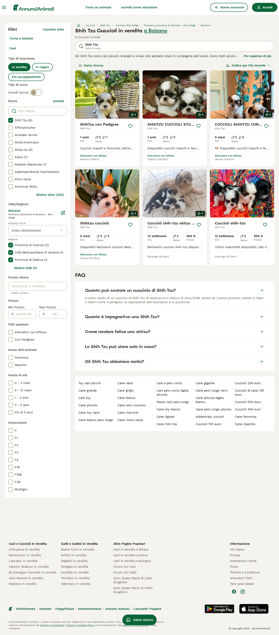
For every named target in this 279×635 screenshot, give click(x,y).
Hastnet (45, 609)
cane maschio (245, 424)
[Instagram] (243, 592)
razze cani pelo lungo (173, 402)
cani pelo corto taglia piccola (172, 392)
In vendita (19, 67)
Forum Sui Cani (124, 567)
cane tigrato (166, 417)
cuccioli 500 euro (248, 402)
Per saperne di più (257, 56)
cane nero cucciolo (131, 405)
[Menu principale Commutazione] (4, 7)
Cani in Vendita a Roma (130, 555)
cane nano (125, 383)
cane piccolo (87, 405)
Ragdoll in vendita (74, 561)
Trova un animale (98, 7)
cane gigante (205, 383)
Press (234, 567)
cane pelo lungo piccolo (213, 409)
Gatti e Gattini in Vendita (79, 544)
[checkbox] (11, 120)
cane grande (87, 390)
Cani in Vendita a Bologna (132, 561)
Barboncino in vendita (25, 555)
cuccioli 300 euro (248, 409)
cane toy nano (89, 412)
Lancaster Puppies (147, 609)
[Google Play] (219, 609)
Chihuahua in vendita (24, 549)
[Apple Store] (254, 609)
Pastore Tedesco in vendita (29, 567)
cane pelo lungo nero (212, 390)
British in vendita (73, 555)
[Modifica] (63, 213)
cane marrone (127, 412)
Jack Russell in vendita (26, 578)
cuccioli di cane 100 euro (249, 392)
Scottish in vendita (75, 572)
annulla (58, 101)
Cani (12, 48)
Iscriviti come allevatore (139, 7)
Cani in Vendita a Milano (131, 549)
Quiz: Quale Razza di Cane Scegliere (132, 580)
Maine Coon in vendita (77, 549)
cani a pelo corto (169, 383)
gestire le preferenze (135, 625)
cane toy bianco (168, 409)
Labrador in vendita (23, 561)
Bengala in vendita (74, 567)
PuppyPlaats (64, 609)
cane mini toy (167, 424)
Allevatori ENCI (241, 578)
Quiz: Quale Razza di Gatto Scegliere (133, 590)
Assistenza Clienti (243, 561)
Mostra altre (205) (50, 195)
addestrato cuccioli (210, 417)
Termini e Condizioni (245, 572)
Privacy (235, 555)
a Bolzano (155, 31)
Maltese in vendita (22, 584)
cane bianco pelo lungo (95, 420)
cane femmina (245, 417)
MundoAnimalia (89, 609)
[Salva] (130, 126)
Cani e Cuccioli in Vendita (28, 544)
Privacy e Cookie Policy (80, 625)
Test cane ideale (242, 584)
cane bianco (126, 398)
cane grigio (125, 390)
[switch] (36, 92)
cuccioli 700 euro (208, 424)
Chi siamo (237, 549)
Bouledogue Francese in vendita (32, 572)
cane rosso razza (130, 420)
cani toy (84, 398)
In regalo (42, 67)
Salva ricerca (93, 65)
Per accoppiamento (26, 77)
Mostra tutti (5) (25, 268)
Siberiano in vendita (75, 584)
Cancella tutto (53, 29)
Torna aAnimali (21, 38)
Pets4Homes (25, 609)
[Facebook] (234, 592)
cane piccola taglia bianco (209, 400)
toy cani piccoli (89, 383)
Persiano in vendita (75, 578)
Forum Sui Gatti (124, 572)
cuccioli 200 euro (248, 383)
